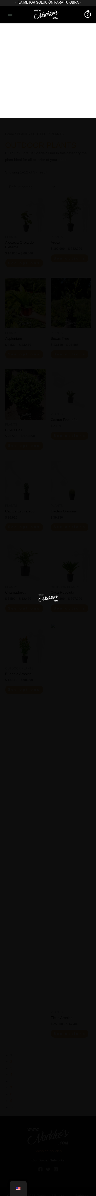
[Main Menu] (10, 14)
